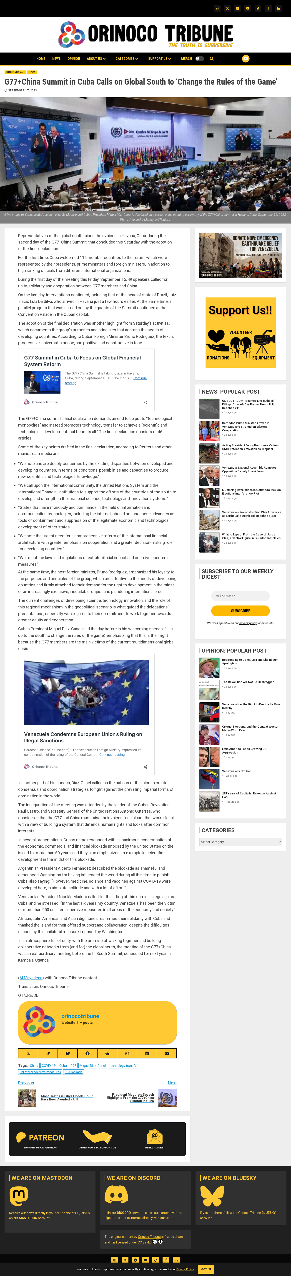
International (15, 72)
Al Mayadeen (31, 977)
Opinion (74, 59)
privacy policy (248, 623)
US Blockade (74, 1072)
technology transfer (123, 1066)
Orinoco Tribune (149, 1236)
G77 (73, 1066)
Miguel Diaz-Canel (93, 1066)
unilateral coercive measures (40, 1072)
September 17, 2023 (22, 90)
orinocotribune (80, 1016)
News (56, 59)
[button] (212, 58)
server (129, 1213)
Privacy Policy (185, 1269)
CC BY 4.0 (145, 1242)
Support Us (158, 59)
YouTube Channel (238, 58)
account (34, 1218)
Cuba (63, 1066)
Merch (186, 59)
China (34, 1066)
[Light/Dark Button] (199, 58)
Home (41, 59)
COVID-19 (49, 1066)
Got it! (206, 1269)
